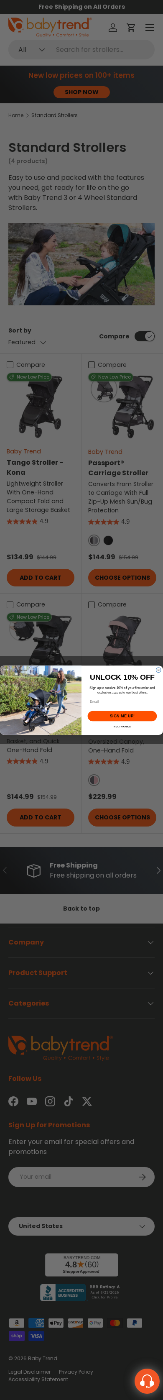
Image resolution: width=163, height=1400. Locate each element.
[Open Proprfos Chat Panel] (147, 1381)
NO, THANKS (122, 726)
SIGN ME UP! (122, 716)
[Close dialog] (158, 670)
